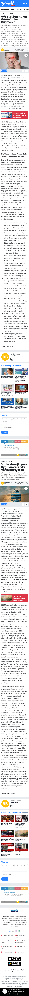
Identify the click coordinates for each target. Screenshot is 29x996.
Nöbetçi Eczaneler (8, 935)
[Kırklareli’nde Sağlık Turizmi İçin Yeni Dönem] (21, 388)
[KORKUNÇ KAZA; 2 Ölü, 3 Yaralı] (7, 818)
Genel (11, 461)
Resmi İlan (5, 9)
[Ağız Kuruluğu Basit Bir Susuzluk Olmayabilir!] (7, 371)
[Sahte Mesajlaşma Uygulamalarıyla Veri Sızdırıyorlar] (14, 494)
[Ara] (24, 3)
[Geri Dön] (4, 991)
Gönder (4, 432)
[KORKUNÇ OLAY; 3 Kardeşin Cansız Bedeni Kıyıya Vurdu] (7, 833)
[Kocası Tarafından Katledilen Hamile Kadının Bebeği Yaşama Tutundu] (21, 818)
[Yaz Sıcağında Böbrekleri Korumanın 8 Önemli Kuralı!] (21, 401)
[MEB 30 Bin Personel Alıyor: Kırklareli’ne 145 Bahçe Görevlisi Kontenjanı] (7, 847)
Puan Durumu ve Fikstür (6, 947)
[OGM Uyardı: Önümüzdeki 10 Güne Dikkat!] (21, 833)
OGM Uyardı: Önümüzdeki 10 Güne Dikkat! (20, 839)
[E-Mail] (11, 359)
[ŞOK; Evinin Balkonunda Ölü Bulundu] (21, 847)
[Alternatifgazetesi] (8, 3)
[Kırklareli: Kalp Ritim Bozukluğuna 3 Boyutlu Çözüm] (7, 401)
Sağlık (11, 13)
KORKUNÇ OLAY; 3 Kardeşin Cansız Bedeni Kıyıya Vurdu (7, 839)
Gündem (19, 9)
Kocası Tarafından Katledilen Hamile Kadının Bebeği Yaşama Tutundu (20, 825)
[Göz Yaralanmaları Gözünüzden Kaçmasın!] (14, 60)
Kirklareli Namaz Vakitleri (6, 941)
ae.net (23, 626)
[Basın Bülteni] (5, 357)
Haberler (4, 13)
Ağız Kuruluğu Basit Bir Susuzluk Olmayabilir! (7, 377)
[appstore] (14, 959)
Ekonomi (14, 972)
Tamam (20, 994)
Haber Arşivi (20, 952)
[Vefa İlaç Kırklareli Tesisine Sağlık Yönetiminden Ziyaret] (7, 388)
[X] (13, 930)
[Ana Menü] (26, 3)
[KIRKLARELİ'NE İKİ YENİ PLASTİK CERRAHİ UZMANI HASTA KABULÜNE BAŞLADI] (21, 371)
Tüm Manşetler (21, 946)
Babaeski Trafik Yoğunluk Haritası (20, 941)
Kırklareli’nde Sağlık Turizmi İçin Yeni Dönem (21, 393)
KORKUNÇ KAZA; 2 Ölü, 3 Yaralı (6, 823)
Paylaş (5, 70)
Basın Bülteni (14, 356)
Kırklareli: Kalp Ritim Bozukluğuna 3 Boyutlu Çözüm (7, 407)
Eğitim (26, 9)
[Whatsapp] (19, 930)
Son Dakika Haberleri (8, 952)
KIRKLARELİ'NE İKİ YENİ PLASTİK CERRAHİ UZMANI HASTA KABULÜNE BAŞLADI (20, 379)
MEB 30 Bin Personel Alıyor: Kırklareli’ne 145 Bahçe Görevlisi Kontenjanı (7, 853)
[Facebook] (10, 930)
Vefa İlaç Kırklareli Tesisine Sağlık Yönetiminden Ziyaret (7, 394)
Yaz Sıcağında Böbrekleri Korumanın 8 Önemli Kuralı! (21, 407)
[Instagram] (16, 930)
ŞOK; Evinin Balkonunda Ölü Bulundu (19, 853)
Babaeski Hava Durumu (20, 936)
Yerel (12, 9)
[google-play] (14, 964)
